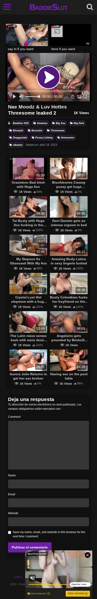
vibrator (18, 144)
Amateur (42, 123)
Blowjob (18, 130)
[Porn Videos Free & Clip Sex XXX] (48, 7)
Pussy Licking (44, 137)
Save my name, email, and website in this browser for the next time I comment (49, 534)
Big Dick (79, 123)
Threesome (58, 130)
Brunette (37, 130)
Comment (15, 416)
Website (13, 513)
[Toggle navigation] (7, 7)
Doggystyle (20, 137)
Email (12, 494)
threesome (67, 137)
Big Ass (60, 123)
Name (13, 475)
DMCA (18, 577)
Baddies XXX (21, 123)
